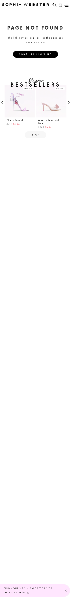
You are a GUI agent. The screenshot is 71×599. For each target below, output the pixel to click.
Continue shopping (35, 54)
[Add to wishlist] (31, 88)
